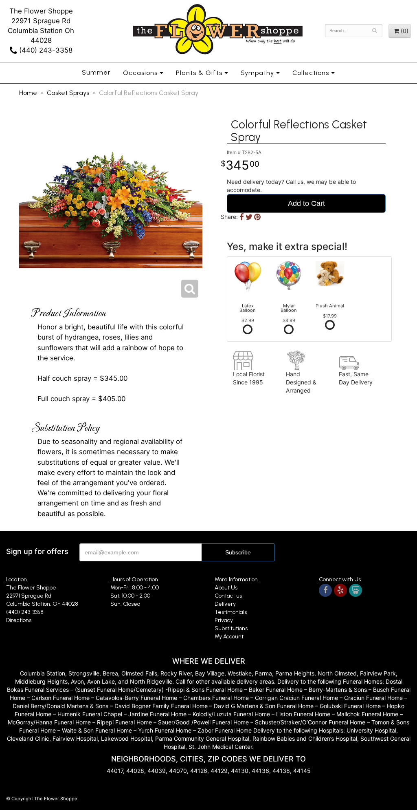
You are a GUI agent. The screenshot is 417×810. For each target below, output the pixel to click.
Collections (310, 73)
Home (28, 93)
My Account (229, 636)
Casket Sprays (68, 93)
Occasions (140, 73)
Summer (96, 72)
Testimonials (231, 612)
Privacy (224, 620)
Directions (18, 620)
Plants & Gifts (199, 73)
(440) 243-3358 (44, 50)
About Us (226, 587)
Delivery (225, 603)
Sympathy (257, 73)
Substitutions (231, 628)
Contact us (228, 595)
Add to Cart (306, 203)
